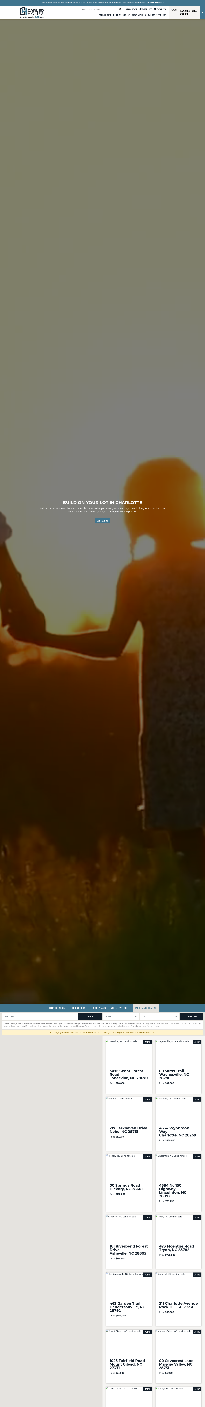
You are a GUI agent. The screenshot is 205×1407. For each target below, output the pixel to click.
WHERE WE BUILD (120, 1008)
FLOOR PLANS (98, 1008)
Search (90, 1016)
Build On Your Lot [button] (121, 15)
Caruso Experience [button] (157, 15)
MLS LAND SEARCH (146, 1008)
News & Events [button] (139, 15)
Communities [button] (105, 15)
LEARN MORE (155, 2)
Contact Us (102, 520)
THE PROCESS (78, 1008)
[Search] (120, 9)
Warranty (147, 9)
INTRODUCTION (57, 1008)
